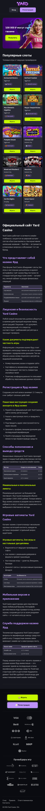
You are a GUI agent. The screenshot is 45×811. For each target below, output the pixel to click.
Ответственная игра (25, 800)
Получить (12, 38)
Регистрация (27, 10)
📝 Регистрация (23, 705)
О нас (5, 800)
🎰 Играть (22, 697)
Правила (12, 800)
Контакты (6, 803)
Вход (14, 10)
